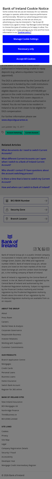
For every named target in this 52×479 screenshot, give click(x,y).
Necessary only (26, 48)
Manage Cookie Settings (26, 39)
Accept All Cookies (26, 58)
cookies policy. (24, 32)
